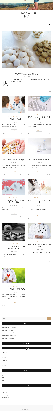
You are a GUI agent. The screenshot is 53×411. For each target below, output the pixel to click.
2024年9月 (4, 357)
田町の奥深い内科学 (26, 14)
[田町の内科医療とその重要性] (13, 104)
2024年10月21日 (13, 292)
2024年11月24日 (26, 76)
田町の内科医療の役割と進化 (14, 289)
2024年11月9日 (13, 205)
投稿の (4, 392)
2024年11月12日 (39, 162)
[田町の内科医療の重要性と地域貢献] (39, 231)
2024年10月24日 (39, 249)
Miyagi (3, 91)
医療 (24, 70)
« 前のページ (5, 310)
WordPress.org (5, 397)
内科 (22, 70)
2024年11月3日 (13, 251)
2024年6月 (4, 365)
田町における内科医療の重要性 (39, 118)
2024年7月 (4, 363)
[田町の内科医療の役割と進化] (13, 275)
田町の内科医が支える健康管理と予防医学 (14, 201)
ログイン (4, 389)
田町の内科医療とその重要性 (14, 119)
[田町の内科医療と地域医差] (39, 146)
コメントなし (48, 91)
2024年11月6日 (39, 205)
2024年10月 (5, 355)
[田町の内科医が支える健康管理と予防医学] (13, 187)
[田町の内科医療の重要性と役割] (13, 146)
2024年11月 (5, 352)
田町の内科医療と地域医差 (39, 159)
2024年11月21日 (13, 122)
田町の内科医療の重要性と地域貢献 (39, 245)
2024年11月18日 (39, 122)
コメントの (5, 395)
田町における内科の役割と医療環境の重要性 (14, 247)
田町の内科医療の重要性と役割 (13, 159)
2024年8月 (4, 360)
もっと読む (26, 87)
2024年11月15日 (13, 162)
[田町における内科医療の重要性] (39, 103)
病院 (30, 70)
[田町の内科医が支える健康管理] (26, 49)
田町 (27, 70)
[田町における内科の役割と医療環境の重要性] (13, 232)
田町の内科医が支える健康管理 (26, 74)
